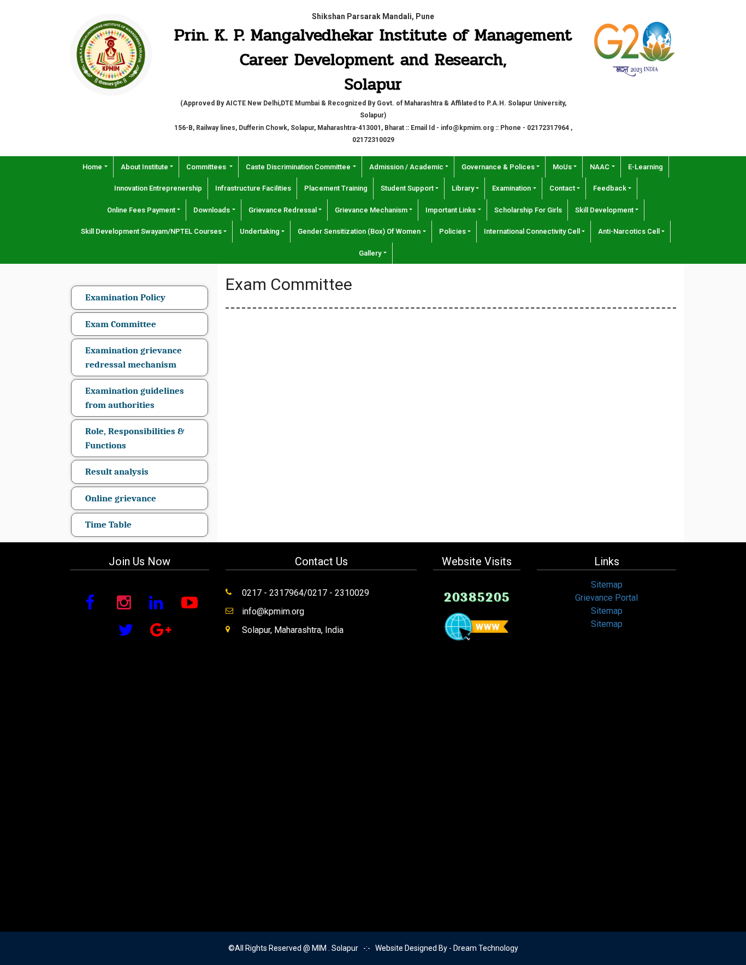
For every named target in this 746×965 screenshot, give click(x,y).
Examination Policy (125, 297)
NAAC (599, 167)
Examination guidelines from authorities (134, 398)
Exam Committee (120, 324)
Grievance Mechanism (371, 210)
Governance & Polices (498, 167)
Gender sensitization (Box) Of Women (359, 231)
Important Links (450, 210)
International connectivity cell (532, 231)
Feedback (609, 188)
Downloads (211, 210)
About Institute (144, 167)
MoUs (562, 167)
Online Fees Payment (141, 210)
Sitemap (607, 584)
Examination (511, 188)
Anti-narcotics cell (629, 231)
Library (463, 188)
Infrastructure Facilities (253, 188)
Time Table (108, 524)
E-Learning (645, 167)
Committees (207, 167)
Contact (562, 188)
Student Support (407, 188)
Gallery (370, 253)
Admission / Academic (406, 167)
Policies (452, 231)
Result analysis (117, 471)
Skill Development (604, 210)
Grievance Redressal (282, 210)
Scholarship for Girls (528, 210)
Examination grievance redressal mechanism (133, 357)
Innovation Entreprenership (158, 188)
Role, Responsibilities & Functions (135, 438)
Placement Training (336, 188)
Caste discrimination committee (298, 167)
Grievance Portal (606, 598)
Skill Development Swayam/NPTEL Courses (151, 231)
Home (92, 167)
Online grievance (120, 498)
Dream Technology (485, 948)
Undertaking (260, 231)
